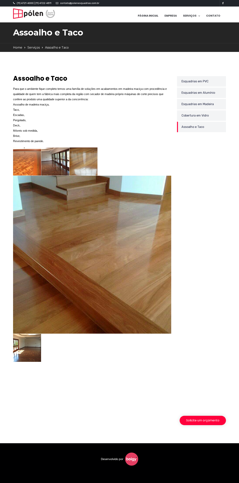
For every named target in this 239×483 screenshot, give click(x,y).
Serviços (33, 47)
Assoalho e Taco (192, 127)
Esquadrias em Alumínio (198, 92)
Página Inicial (148, 16)
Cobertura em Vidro (195, 115)
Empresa (170, 16)
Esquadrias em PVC (195, 81)
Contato (213, 16)
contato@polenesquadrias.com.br (79, 3)
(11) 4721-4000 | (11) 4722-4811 (34, 3)
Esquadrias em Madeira (197, 104)
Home (17, 47)
